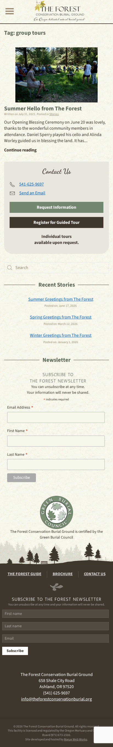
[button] (9, 11)
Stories (54, 114)
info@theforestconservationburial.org (56, 699)
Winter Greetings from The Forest (60, 335)
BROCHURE (63, 574)
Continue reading (20, 150)
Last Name (17, 454)
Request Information (56, 207)
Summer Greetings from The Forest (60, 299)
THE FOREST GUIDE (24, 574)
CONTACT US (95, 574)
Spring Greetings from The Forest (60, 317)
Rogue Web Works (75, 739)
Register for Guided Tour (56, 222)
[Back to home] (59, 11)
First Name (17, 431)
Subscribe (15, 651)
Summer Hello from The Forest (43, 108)
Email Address (20, 407)
